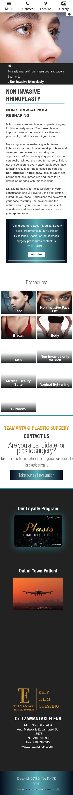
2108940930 (36, 246)
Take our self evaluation (36, 475)
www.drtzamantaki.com (37, 746)
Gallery (64, 9)
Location (45, 9)
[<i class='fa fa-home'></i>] (10, 66)
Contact (27, 9)
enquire (36, 254)
